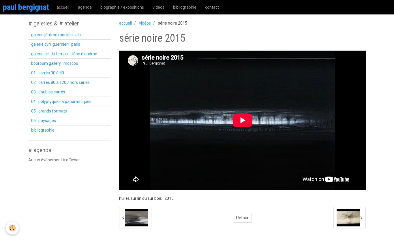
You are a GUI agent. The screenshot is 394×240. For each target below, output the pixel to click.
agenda (85, 7)
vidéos (158, 7)
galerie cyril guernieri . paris (55, 44)
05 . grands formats (49, 111)
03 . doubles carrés (48, 92)
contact (212, 7)
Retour (242, 217)
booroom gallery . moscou (54, 63)
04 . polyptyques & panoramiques (61, 101)
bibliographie (184, 7)
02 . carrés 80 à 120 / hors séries (60, 82)
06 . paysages (43, 120)
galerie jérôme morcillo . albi (56, 34)
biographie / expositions (122, 7)
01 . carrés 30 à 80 (47, 73)
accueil (63, 7)
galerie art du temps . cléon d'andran (64, 53)
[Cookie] (12, 228)
